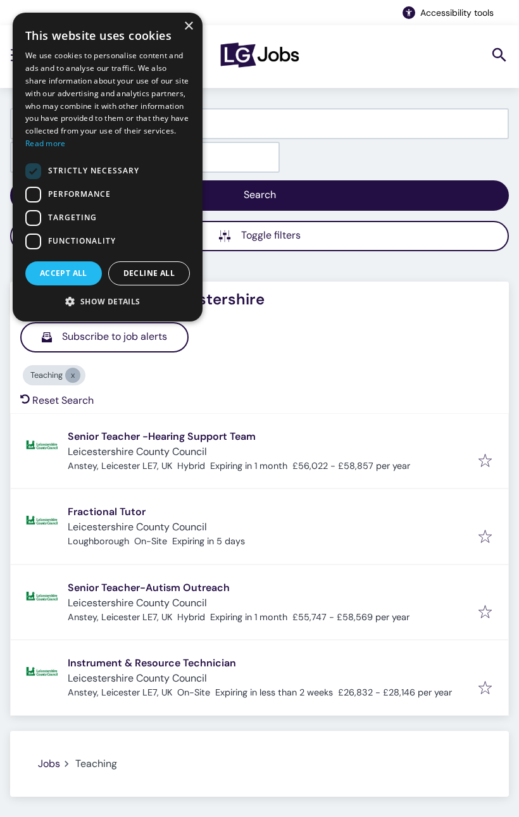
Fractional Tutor (107, 511)
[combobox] (259, 123)
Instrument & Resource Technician (152, 663)
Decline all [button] (149, 273)
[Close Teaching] (72, 375)
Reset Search (63, 400)
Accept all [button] (63, 273)
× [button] (188, 26)
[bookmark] (485, 461)
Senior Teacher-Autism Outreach (149, 587)
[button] (107, 301)
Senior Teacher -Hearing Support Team (162, 436)
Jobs (49, 763)
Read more (45, 143)
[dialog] (108, 167)
